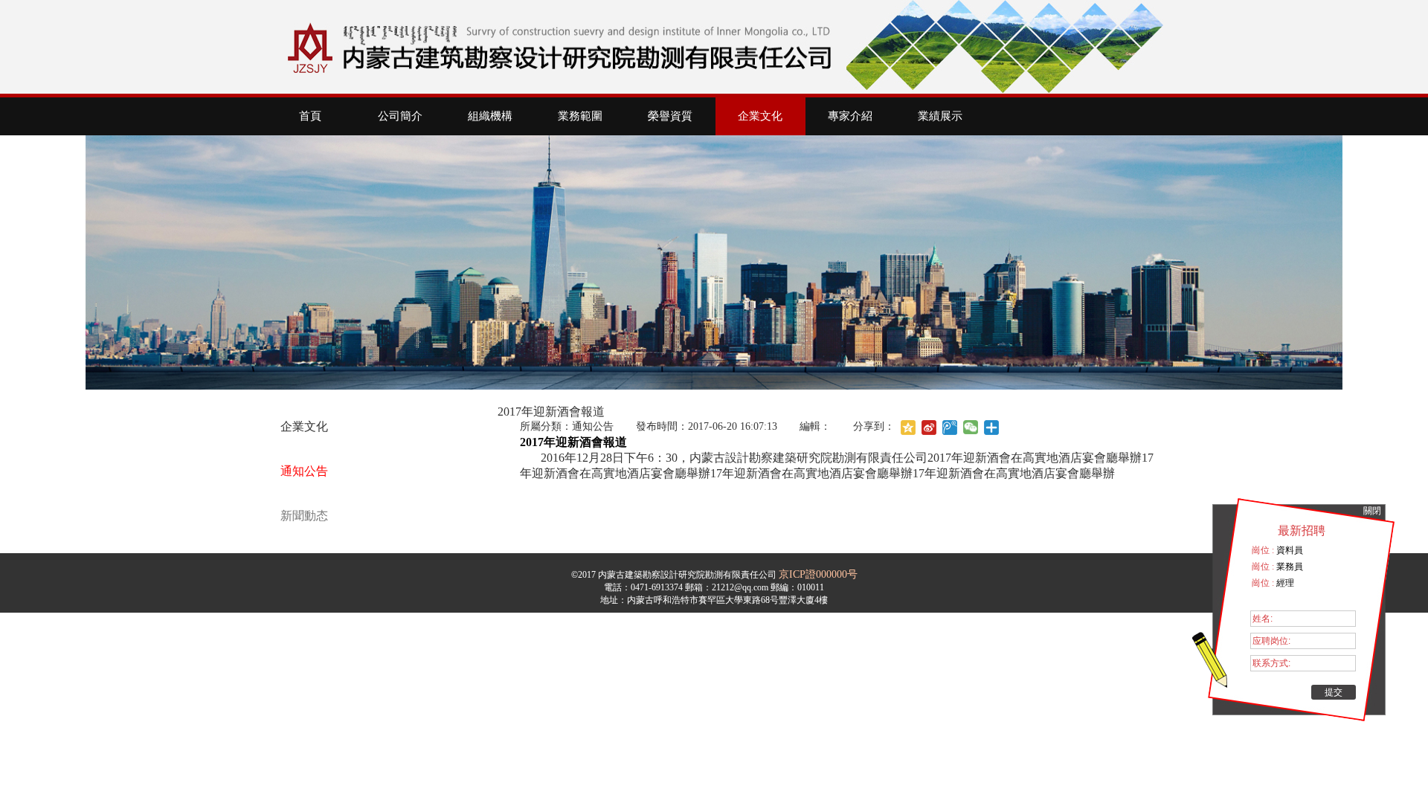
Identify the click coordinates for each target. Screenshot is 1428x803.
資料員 (1288, 550)
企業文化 (760, 116)
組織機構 (490, 116)
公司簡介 (400, 116)
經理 (1284, 583)
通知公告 (304, 471)
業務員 (1288, 566)
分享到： (874, 426)
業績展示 (940, 116)
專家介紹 (850, 116)
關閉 (1372, 511)
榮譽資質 (670, 116)
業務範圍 (580, 116)
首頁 (310, 116)
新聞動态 (304, 515)
